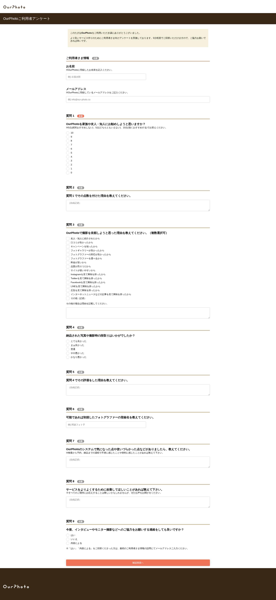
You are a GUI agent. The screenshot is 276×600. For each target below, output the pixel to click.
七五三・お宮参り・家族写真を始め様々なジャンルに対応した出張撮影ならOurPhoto (14, 6)
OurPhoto (16, 586)
